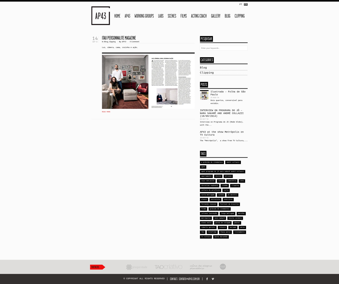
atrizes (228, 176)
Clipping (240, 16)
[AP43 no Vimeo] (213, 279)
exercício (228, 199)
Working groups (144, 16)
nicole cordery (235, 218)
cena (242, 181)
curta (226, 190)
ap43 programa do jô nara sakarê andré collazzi (222, 172)
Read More (106, 112)
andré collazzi (233, 162)
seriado (233, 227)
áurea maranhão (221, 237)
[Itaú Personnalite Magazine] (148, 82)
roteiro (222, 227)
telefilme (212, 232)
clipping (235, 186)
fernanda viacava (208, 204)
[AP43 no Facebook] (207, 279)
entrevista (215, 199)
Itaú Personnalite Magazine (119, 38)
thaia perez (225, 232)
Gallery (215, 16)
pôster (237, 223)
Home (117, 16)
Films (183, 16)
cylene (221, 195)
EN (245, 4)
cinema (225, 186)
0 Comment (134, 42)
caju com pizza (207, 181)
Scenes (172, 16)
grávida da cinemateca (219, 209)
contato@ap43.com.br (189, 279)
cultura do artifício (210, 190)
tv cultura (206, 237)
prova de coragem (222, 223)
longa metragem (227, 213)
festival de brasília (229, 204)
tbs (202, 232)
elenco (204, 199)
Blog (227, 16)
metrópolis (206, 218)
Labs (160, 16)
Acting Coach (199, 16)
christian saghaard (209, 186)
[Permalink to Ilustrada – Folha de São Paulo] (204, 95)
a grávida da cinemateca (212, 162)
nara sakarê (220, 218)
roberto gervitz (208, 227)
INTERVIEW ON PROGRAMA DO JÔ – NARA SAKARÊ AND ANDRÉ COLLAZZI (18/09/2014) (222, 113)
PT (240, 4)
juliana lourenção (209, 213)
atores (218, 176)
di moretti (232, 195)
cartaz (221, 181)
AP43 (127, 16)
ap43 (203, 167)
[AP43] (100, 8)
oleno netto (206, 223)
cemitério (232, 181)
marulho (241, 213)
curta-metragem (207, 195)
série (242, 227)
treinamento (240, 232)
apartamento (206, 176)
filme (203, 209)
